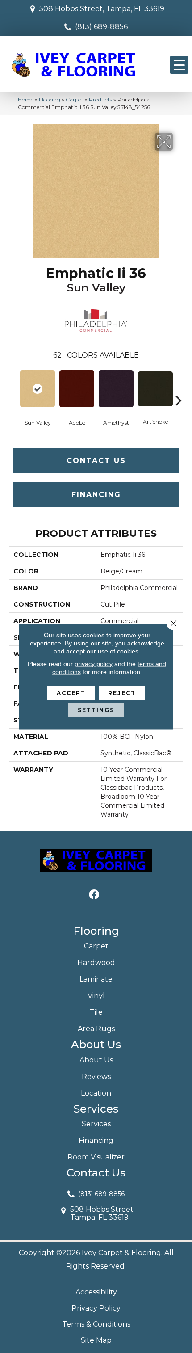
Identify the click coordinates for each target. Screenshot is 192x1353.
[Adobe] (76, 388)
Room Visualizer (96, 1157)
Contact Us (96, 460)
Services (96, 1124)
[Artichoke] (155, 389)
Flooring (49, 99)
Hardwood (96, 962)
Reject (122, 692)
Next (178, 386)
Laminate (96, 979)
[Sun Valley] (37, 388)
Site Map (96, 1340)
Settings (96, 709)
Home (25, 99)
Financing (96, 494)
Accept (71, 692)
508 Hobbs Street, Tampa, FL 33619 (101, 8)
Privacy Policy (96, 1308)
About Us (96, 1060)
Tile (96, 1012)
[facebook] (94, 895)
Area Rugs (96, 1028)
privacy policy (94, 663)
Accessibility (96, 1292)
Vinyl (96, 995)
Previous (13, 386)
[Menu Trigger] (179, 65)
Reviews (96, 1076)
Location (96, 1093)
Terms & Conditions (96, 1324)
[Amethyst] (116, 388)
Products (100, 99)
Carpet (74, 99)
